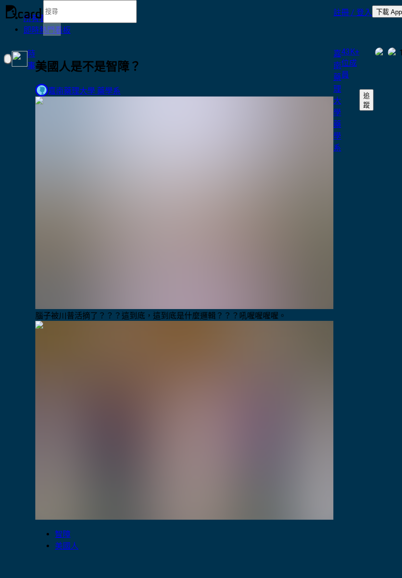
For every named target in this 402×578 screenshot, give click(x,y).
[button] (352, 12)
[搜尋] (52, 29)
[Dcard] (23, 11)
